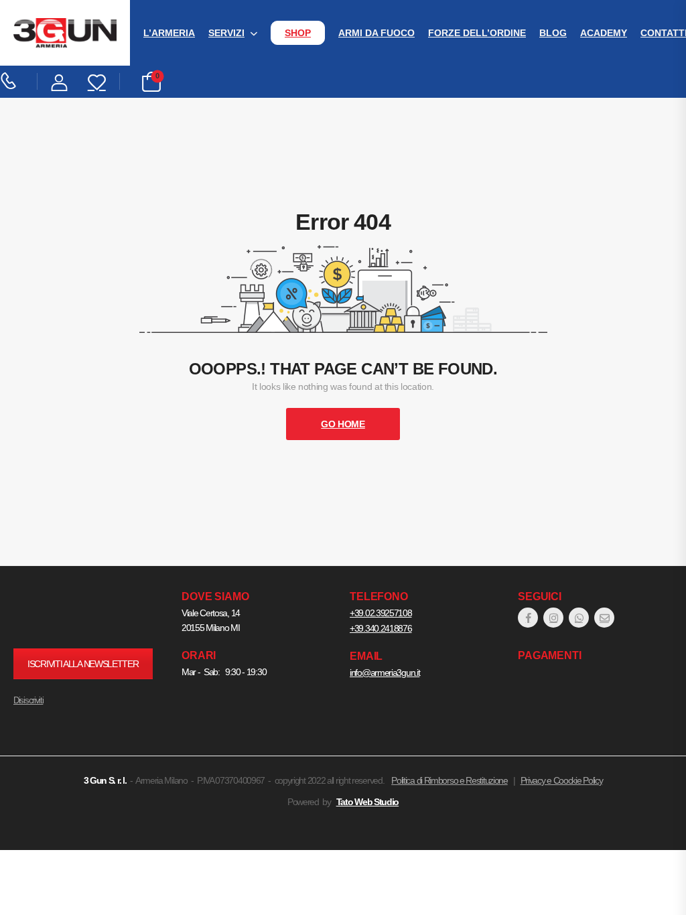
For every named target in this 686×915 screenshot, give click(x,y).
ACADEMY (603, 32)
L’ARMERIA (169, 32)
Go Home (343, 424)
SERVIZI (226, 32)
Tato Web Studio (367, 801)
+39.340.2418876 (381, 628)
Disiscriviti (28, 700)
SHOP (298, 32)
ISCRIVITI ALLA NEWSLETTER (83, 663)
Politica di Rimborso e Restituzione (449, 780)
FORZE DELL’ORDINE (477, 32)
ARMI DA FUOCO (376, 32)
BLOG (553, 32)
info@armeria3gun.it (384, 672)
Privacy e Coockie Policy (562, 780)
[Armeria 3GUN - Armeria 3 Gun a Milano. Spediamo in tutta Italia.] (65, 33)
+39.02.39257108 (381, 613)
